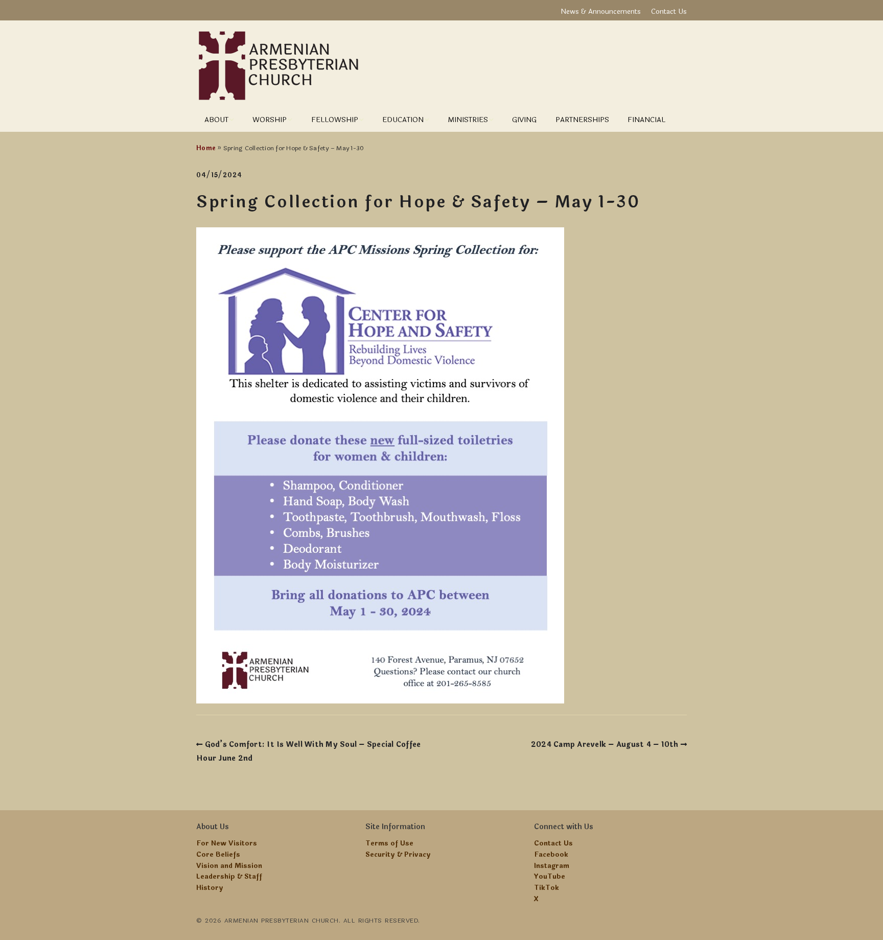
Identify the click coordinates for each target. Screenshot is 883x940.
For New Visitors (226, 843)
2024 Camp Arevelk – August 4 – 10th (605, 744)
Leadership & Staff (229, 877)
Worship (269, 119)
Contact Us (669, 11)
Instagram (551, 866)
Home (206, 148)
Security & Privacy (398, 855)
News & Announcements (601, 11)
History (209, 888)
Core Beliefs (218, 855)
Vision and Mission (229, 866)
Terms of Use (389, 843)
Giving (524, 119)
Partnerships (582, 119)
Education (403, 119)
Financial (646, 119)
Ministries (468, 119)
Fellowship (334, 119)
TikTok (546, 888)
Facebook (551, 855)
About (216, 119)
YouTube (549, 877)
